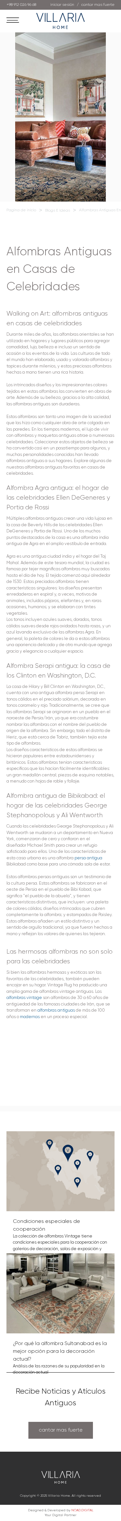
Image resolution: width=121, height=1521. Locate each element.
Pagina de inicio (21, 210)
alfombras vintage (24, 998)
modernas (30, 1017)
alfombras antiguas (56, 1010)
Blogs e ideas (57, 211)
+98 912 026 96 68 (21, 5)
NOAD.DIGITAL (82, 1510)
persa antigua (88, 858)
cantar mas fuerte (61, 1430)
